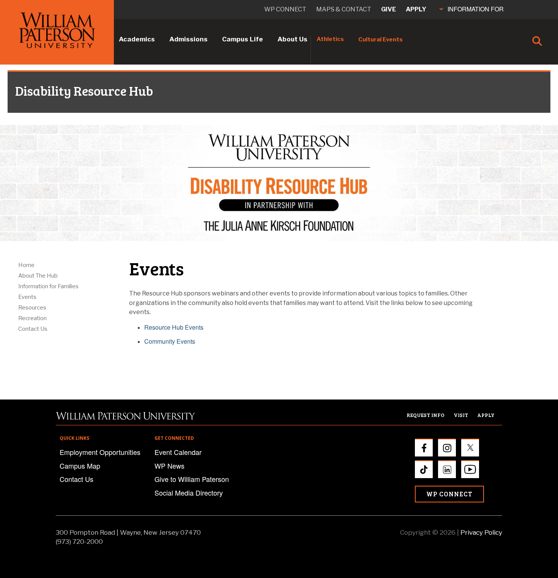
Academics (137, 39)
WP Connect (449, 494)
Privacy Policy (481, 532)
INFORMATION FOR (476, 9)
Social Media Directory (188, 492)
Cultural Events (380, 39)
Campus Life (242, 39)
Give (388, 9)
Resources (32, 308)
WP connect (285, 9)
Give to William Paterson (191, 479)
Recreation (32, 318)
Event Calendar (178, 452)
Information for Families (48, 286)
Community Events (169, 341)
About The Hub (38, 276)
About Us (292, 39)
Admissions (188, 39)
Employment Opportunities (100, 452)
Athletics (330, 39)
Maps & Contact (343, 9)
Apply (416, 9)
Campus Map (80, 466)
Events (27, 297)
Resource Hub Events (173, 327)
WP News (169, 466)
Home (26, 265)
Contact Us (32, 329)
